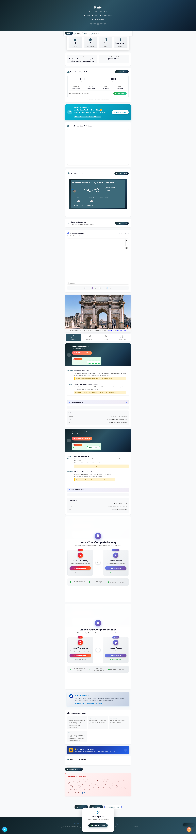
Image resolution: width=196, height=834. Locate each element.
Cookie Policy (94, 824)
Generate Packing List (75, 769)
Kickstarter (87, 793)
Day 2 (78, 33)
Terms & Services (78, 824)
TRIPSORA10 (93, 362)
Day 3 (86, 33)
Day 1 (69, 33)
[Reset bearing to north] (127, 245)
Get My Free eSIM (121, 112)
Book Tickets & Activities (83, 352)
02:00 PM (70, 472)
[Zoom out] (127, 243)
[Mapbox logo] (71, 283)
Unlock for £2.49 (116, 568)
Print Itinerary (97, 807)
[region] (98, 261)
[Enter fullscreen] (127, 248)
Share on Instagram (81, 568)
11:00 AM (69, 384)
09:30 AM (69, 457)
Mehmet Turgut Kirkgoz (121, 330)
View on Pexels (110, 330)
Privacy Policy (86, 824)
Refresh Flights (123, 71)
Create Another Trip (113, 807)
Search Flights (120, 93)
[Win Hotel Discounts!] (189, 829)
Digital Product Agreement (115, 824)
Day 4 (95, 33)
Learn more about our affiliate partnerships (88, 703)
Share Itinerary (82, 807)
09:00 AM (70, 370)
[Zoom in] (127, 240)
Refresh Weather (122, 173)
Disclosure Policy (103, 824)
